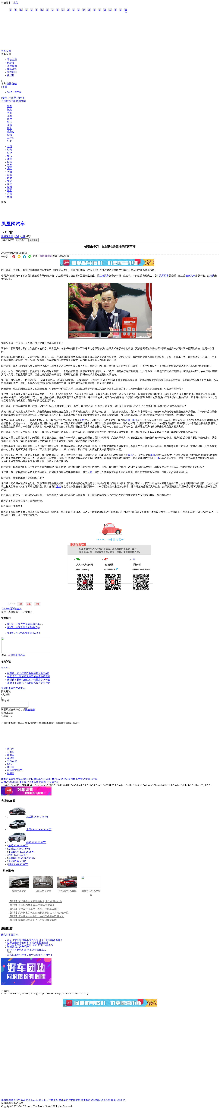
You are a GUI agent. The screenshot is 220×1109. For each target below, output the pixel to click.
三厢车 (10, 752)
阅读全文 (17, 608)
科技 (9, 171)
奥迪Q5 (12, 861)
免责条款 (86, 1100)
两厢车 (10, 755)
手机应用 (12, 59)
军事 (9, 187)
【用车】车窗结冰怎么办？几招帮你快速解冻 (33, 920)
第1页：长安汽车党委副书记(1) (23, 624)
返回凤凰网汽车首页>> (13, 688)
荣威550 (53, 782)
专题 (4, 97)
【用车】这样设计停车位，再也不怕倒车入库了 (34, 909)
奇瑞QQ (45, 782)
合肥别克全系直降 (67, 891)
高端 (37, 604)
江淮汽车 (104, 275)
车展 (4, 86)
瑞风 (130, 455)
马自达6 (51, 779)
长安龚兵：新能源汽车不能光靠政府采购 (28, 676)
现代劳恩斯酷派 (32, 782)
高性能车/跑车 (14, 770)
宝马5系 (59, 779)
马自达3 (5, 782)
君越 (94, 779)
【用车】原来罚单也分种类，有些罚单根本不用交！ (36, 916)
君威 (8, 779)
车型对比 (12, 72)
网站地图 (21, 101)
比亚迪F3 (87, 779)
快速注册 (11, 101)
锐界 (28, 842)
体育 (9, 159)
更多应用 (6, 51)
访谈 (23, 236)
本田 (127, 420)
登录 (3, 101)
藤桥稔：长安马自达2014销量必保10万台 (28, 679)
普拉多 (71, 779)
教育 (9, 178)
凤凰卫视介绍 (118, 1100)
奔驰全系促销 (19, 891)
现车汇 (10, 131)
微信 (14, 83)
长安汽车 (190, 275)
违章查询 (12, 66)
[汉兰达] (17, 816)
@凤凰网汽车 (18, 655)
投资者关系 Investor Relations (33, 1100)
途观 (10, 845)
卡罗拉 (79, 779)
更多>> (5, 668)
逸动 (58, 486)
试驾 (9, 109)
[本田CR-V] (17, 829)
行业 (9, 141)
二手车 (10, 138)
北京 (15, 2)
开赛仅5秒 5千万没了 (18, 947)
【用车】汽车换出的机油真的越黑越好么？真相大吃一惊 (39, 912)
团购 (9, 128)
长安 (89, 472)
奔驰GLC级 (14, 858)
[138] (110, 337)
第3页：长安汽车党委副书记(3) (23, 633)
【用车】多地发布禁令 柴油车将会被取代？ (32, 905)
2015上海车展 (14, 92)
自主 (29, 604)
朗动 (12, 782)
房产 (9, 168)
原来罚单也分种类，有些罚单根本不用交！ (30, 955)
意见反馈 (106, 1100)
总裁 (212, 275)
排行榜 (10, 75)
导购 (9, 112)
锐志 (65, 779)
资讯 (9, 149)
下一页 (8, 608)
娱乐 (9, 156)
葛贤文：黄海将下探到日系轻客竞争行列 (28, 682)
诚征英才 (63, 1100)
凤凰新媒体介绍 (9, 1100)
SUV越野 (12, 761)
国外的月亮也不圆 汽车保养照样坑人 (26, 949)
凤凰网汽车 (13, 223)
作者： (4, 655)
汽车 (9, 165)
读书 (9, 175)
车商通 (12, 97)
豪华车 (10, 758)
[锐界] (17, 842)
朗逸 (10, 864)
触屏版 (10, 62)
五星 (82, 420)
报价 (9, 122)
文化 (9, 181)
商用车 (21, 97)
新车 (9, 106)
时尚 (9, 162)
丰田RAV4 (13, 852)
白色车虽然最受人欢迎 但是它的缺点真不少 (30, 945)
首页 (9, 146)
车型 (9, 116)
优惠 (9, 125)
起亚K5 (43, 779)
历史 (9, 184)
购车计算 (12, 69)
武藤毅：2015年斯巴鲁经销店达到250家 (28, 673)
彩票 (9, 193)
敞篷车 (10, 773)
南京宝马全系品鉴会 (91, 893)
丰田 (134, 420)
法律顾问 (96, 1100)
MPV (9, 764)
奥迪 (152, 455)
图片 (9, 119)
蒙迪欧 (14, 779)
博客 (9, 190)
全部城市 (126, 10)
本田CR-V (31, 829)
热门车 (10, 748)
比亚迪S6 (19, 782)
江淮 (156, 458)
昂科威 (12, 848)
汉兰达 (30, 816)
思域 (36, 779)
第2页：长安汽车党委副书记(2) (23, 627)
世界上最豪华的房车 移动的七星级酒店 (27, 942)
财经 (9, 153)
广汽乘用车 (163, 275)
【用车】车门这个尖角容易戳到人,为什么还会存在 (35, 901)
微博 (9, 83)
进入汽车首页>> (9, 934)
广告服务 (53, 1100)
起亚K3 (30, 779)
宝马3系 (22, 779)
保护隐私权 (75, 1100)
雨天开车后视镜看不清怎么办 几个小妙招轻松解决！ (35, 940)
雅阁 (3, 779)
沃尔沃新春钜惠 (43, 891)
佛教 (9, 197)
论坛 (9, 134)
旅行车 (10, 767)
